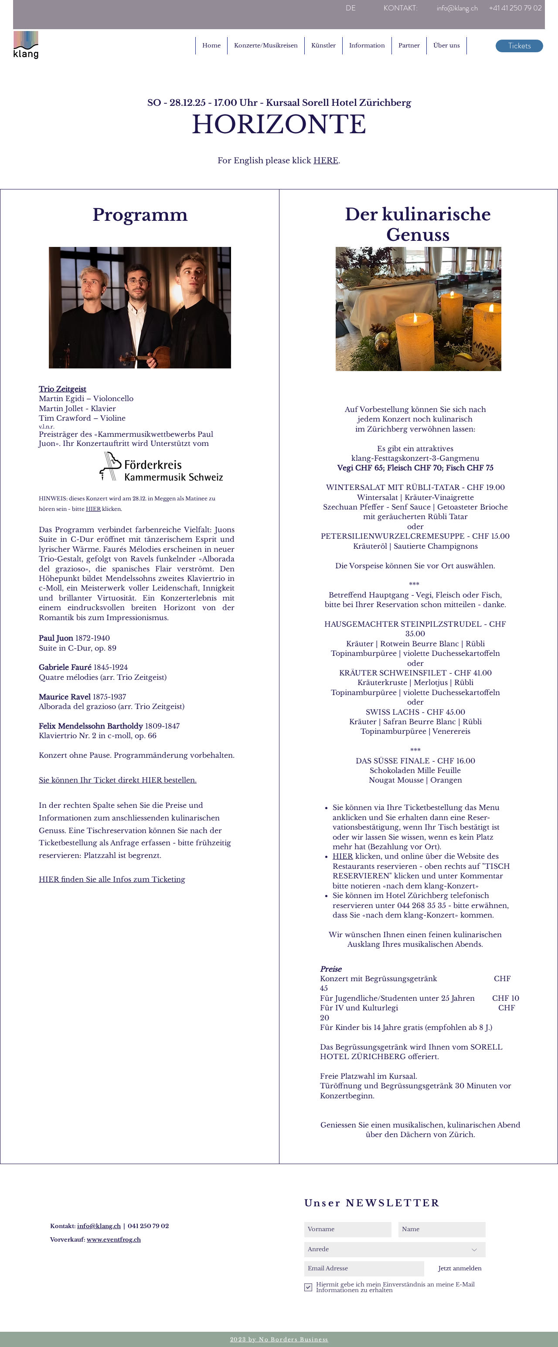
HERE (325, 160)
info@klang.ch (99, 1226)
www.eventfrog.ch (114, 1239)
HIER (93, 509)
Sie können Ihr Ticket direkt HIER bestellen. (118, 780)
